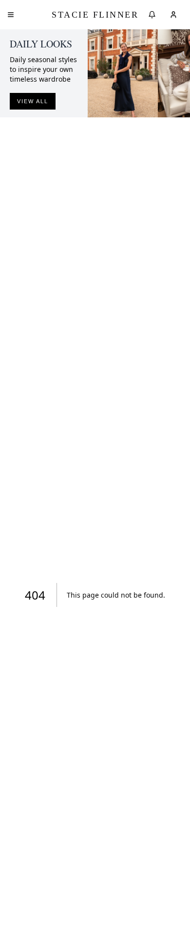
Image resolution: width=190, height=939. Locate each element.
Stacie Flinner (95, 15)
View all (32, 101)
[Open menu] (10, 14)
